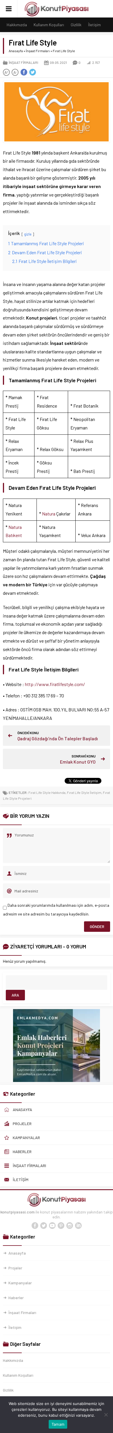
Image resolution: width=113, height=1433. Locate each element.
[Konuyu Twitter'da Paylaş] (32, 72)
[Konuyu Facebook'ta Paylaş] (23, 72)
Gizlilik (76, 24)
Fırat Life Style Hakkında (46, 792)
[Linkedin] (78, 1225)
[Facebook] (34, 1225)
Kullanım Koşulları (49, 24)
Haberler (16, 1297)
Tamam (58, 1424)
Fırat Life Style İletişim (84, 792)
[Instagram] (69, 1225)
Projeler (15, 1267)
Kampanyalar (20, 1282)
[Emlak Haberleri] (56, 1079)
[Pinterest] (60, 1225)
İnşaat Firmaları (38, 51)
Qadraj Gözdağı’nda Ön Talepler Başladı (57, 738)
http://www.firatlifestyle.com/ (55, 684)
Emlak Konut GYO (78, 761)
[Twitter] (43, 1225)
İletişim (94, 24)
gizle (28, 234)
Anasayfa (16, 51)
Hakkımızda (17, 24)
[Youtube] (52, 1225)
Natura (48, 513)
